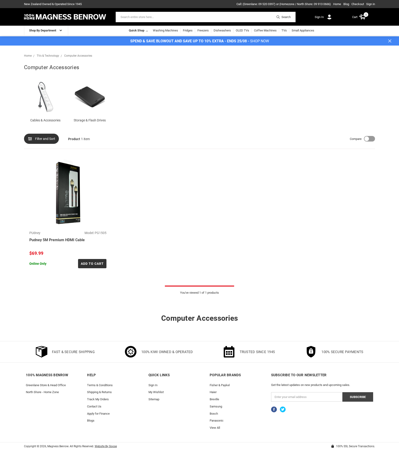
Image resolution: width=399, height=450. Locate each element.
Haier (213, 392)
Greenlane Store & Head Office (46, 385)
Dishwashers (222, 30)
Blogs (90, 420)
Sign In (152, 385)
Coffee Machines (265, 30)
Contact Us (94, 406)
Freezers (203, 30)
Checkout (357, 4)
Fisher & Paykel (220, 385)
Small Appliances (303, 30)
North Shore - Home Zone (42, 392)
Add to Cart (92, 263)
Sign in (370, 4)
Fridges (188, 30)
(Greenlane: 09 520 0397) (259, 4)
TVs (284, 30)
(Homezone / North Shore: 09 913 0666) (305, 4)
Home (337, 4)
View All (215, 427)
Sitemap (153, 399)
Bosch (214, 413)
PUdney (34, 233)
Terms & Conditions (100, 385)
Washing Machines (165, 30)
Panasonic (217, 420)
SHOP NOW (259, 40)
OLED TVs (242, 30)
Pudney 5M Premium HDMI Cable (57, 239)
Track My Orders (98, 399)
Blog (346, 4)
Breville (214, 399)
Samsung (216, 406)
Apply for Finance (98, 413)
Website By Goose (106, 446)
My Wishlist (156, 392)
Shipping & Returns (99, 392)
